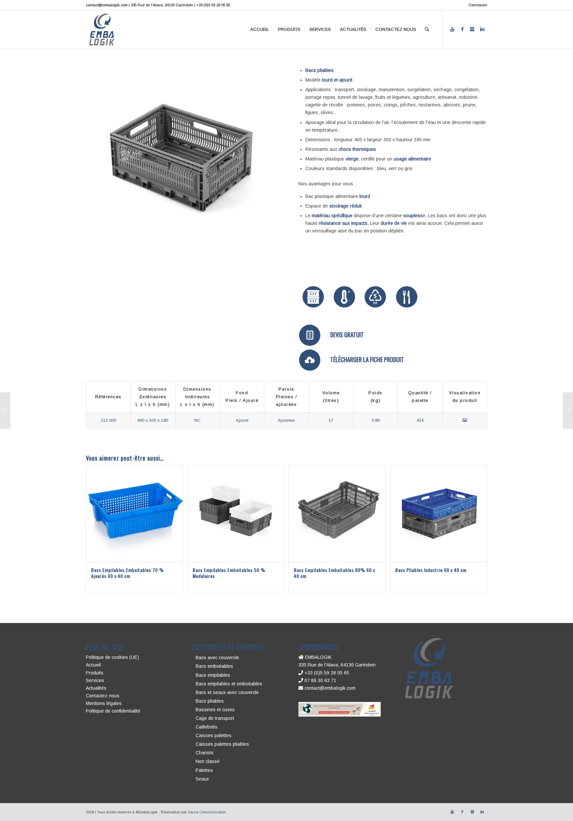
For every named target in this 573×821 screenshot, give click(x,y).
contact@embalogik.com (329, 688)
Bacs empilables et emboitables (229, 683)
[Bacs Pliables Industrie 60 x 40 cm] (568, 410)
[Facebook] (462, 29)
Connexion (478, 5)
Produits (94, 672)
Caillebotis (207, 726)
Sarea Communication (207, 812)
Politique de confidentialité (113, 711)
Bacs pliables (210, 701)
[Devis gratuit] (309, 335)
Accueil (93, 664)
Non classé (208, 761)
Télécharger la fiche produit (367, 359)
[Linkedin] (482, 29)
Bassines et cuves (215, 709)
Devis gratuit (347, 334)
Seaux (202, 779)
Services (95, 680)
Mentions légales (104, 703)
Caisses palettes (213, 735)
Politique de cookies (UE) (112, 657)
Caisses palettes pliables (222, 744)
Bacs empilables (213, 675)
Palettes (204, 770)
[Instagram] (472, 29)
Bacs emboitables (214, 666)
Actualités (96, 688)
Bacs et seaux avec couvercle (227, 692)
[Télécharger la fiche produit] (309, 360)
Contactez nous (102, 695)
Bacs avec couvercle (217, 657)
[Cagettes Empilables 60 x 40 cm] (5, 410)
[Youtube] (452, 29)
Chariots (205, 752)
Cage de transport (215, 718)
